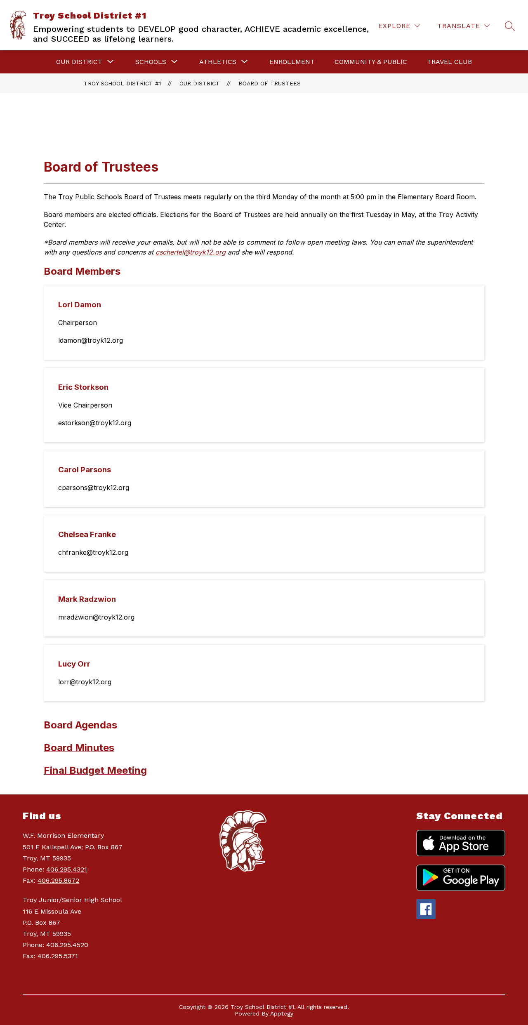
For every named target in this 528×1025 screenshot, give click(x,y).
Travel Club (449, 62)
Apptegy (281, 1013)
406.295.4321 (66, 869)
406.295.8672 (58, 880)
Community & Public (371, 62)
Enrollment (292, 62)
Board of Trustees (269, 83)
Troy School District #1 (122, 83)
